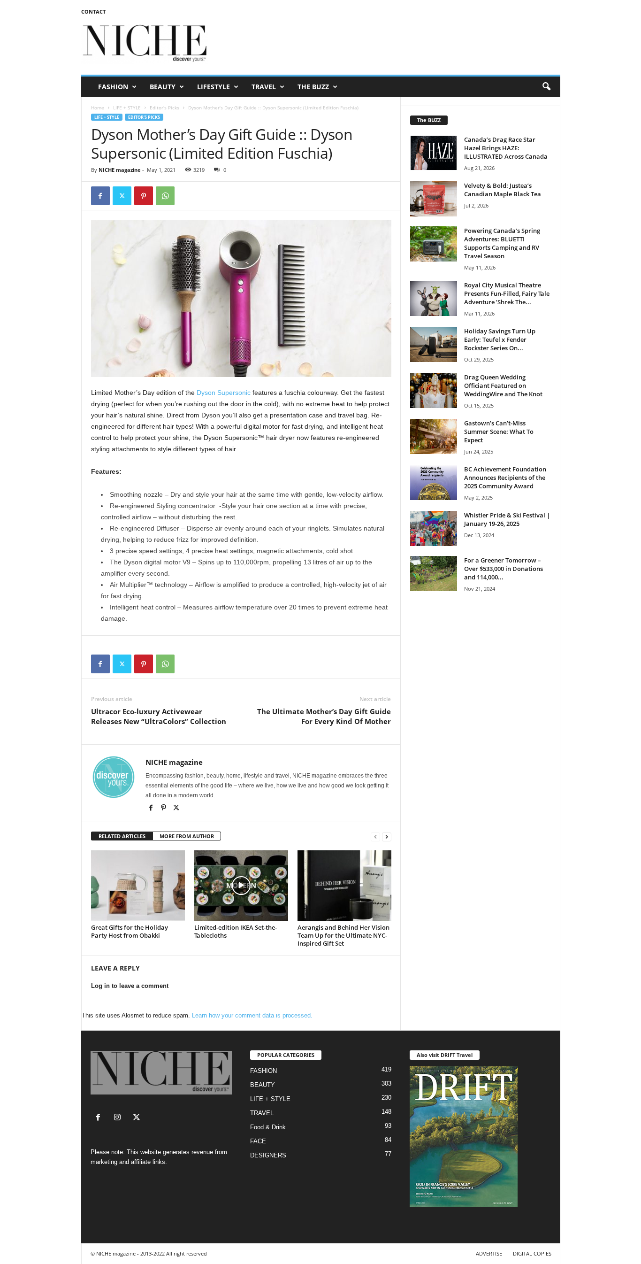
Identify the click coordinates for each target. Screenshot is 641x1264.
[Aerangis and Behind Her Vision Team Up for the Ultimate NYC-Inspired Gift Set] (344, 885)
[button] (546, 87)
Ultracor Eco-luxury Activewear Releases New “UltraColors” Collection (158, 716)
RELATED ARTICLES (122, 836)
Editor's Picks (164, 107)
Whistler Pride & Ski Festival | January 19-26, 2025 (507, 519)
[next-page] (386, 836)
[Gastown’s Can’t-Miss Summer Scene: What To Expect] (433, 436)
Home (97, 107)
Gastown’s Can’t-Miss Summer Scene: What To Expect (499, 431)
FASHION (113, 86)
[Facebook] (100, 195)
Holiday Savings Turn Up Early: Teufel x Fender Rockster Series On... (499, 339)
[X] (176, 808)
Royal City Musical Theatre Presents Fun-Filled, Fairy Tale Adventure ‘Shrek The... (506, 293)
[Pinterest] (143, 195)
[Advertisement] (389, 44)
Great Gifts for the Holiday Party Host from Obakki (129, 931)
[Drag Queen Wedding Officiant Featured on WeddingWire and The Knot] (433, 390)
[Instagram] (119, 1118)
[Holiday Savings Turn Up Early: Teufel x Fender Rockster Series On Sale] (433, 344)
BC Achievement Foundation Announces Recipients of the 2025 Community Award (505, 477)
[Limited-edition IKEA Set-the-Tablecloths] (241, 885)
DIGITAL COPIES (532, 1253)
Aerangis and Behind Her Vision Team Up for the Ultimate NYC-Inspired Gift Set (343, 935)
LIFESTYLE (213, 86)
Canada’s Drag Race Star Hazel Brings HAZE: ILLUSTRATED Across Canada (506, 148)
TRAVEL (264, 86)
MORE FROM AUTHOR (187, 836)
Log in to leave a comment (129, 985)
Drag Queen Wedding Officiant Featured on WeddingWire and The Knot (503, 385)
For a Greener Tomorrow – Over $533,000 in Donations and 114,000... (503, 568)
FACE (258, 1141)
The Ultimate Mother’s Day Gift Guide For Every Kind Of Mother (324, 716)
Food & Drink (268, 1127)
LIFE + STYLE (127, 107)
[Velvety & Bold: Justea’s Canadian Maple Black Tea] (433, 198)
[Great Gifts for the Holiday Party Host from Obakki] (138, 885)
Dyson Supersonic (224, 392)
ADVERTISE (489, 1253)
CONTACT (93, 11)
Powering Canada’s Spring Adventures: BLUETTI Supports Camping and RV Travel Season (502, 243)
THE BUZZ (313, 86)
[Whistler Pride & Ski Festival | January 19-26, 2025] (433, 528)
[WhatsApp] (165, 195)
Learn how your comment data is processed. (252, 1015)
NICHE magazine (120, 169)
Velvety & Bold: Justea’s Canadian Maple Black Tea (502, 189)
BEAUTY (163, 86)
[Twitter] (122, 195)
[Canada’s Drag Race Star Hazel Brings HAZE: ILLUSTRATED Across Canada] (433, 152)
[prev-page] (375, 836)
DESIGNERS (268, 1155)
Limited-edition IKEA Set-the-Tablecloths (235, 931)
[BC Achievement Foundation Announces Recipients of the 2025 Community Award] (433, 482)
